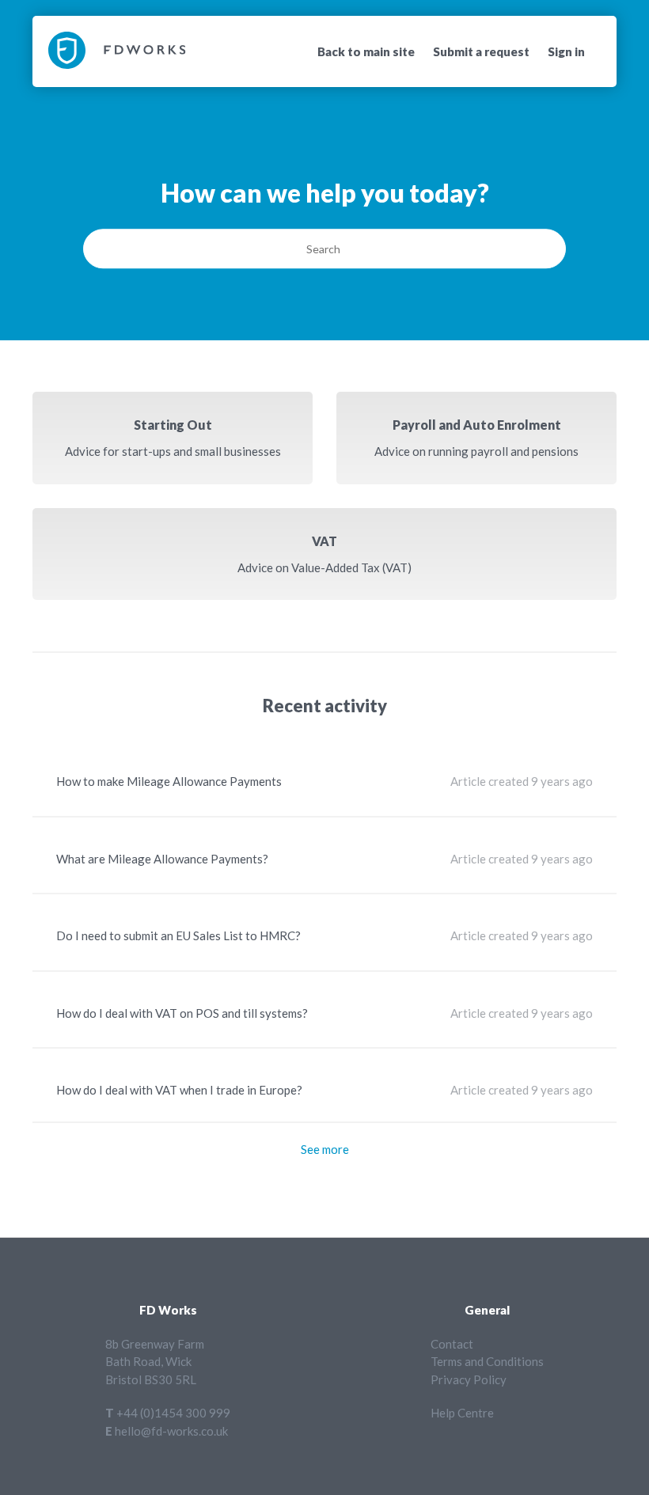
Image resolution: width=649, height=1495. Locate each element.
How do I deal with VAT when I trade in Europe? (179, 1090)
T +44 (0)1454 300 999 (167, 1413)
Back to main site (366, 51)
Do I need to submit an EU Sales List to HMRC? (178, 935)
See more (325, 1149)
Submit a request (481, 51)
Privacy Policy (469, 1379)
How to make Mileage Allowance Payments (169, 781)
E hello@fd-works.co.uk (166, 1431)
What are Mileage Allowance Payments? (162, 859)
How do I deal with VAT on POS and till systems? (182, 1013)
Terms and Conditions (487, 1361)
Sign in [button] (566, 51)
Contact (452, 1344)
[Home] (117, 64)
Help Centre (462, 1413)
